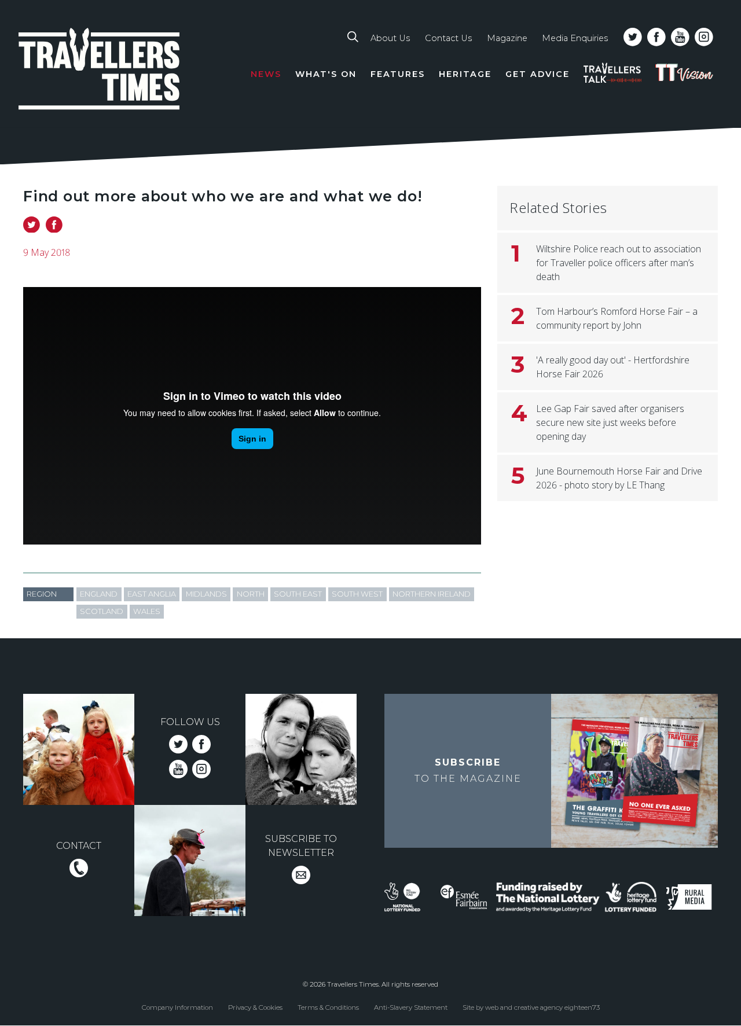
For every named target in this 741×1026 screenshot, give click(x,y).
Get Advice (537, 74)
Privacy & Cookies (255, 1007)
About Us (390, 38)
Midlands (206, 594)
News (266, 74)
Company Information (177, 1007)
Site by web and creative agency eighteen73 (531, 1007)
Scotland (101, 611)
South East (298, 594)
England (99, 594)
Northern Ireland (431, 594)
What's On (326, 74)
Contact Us (448, 38)
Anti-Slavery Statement (410, 1007)
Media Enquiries (575, 38)
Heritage (465, 74)
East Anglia (151, 594)
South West (357, 594)
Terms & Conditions (328, 1007)
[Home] (100, 71)
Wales (146, 611)
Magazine (507, 38)
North (251, 594)
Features (397, 74)
